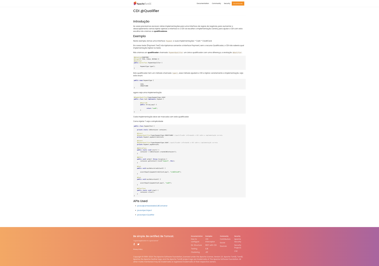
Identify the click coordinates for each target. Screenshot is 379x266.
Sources (223, 246)
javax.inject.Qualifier (145, 215)
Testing (194, 249)
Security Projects (237, 246)
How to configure (195, 240)
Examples (208, 236)
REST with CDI (211, 245)
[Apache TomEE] (142, 3)
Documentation (203, 3)
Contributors (225, 239)
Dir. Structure (196, 245)
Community (216, 3)
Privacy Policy (138, 249)
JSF (206, 252)
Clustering (195, 252)
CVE (235, 251)
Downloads (238, 3)
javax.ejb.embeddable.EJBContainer (152, 206)
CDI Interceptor (210, 240)
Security (227, 3)
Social (222, 242)
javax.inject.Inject (144, 210)
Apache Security (237, 240)
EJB (206, 249)
